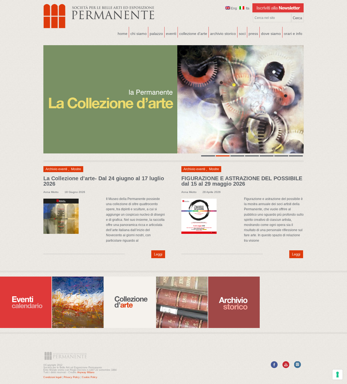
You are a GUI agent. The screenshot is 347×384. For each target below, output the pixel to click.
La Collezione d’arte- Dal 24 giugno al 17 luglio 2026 (103, 181)
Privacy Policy (72, 377)
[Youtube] (285, 367)
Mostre (76, 169)
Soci (242, 33)
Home (122, 33)
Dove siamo (270, 33)
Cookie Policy (89, 377)
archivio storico (223, 33)
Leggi (158, 254)
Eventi (170, 33)
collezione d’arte (193, 33)
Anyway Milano (85, 372)
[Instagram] (297, 367)
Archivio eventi (56, 169)
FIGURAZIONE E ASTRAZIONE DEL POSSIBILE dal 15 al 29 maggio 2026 (241, 181)
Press (253, 33)
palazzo (155, 33)
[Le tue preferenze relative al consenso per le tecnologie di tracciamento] (337, 374)
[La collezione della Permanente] (173, 99)
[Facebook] (274, 367)
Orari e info (293, 33)
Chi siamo (138, 33)
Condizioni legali (52, 377)
